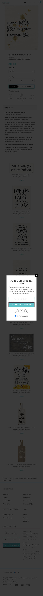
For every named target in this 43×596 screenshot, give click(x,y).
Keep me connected (22, 305)
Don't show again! (22, 316)
